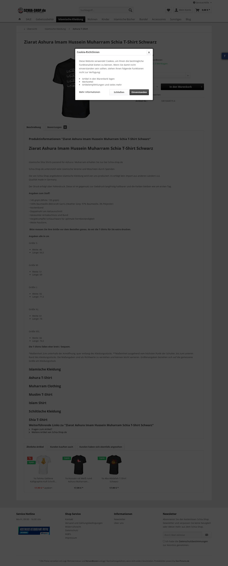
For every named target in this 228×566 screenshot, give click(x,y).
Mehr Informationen (89, 92)
